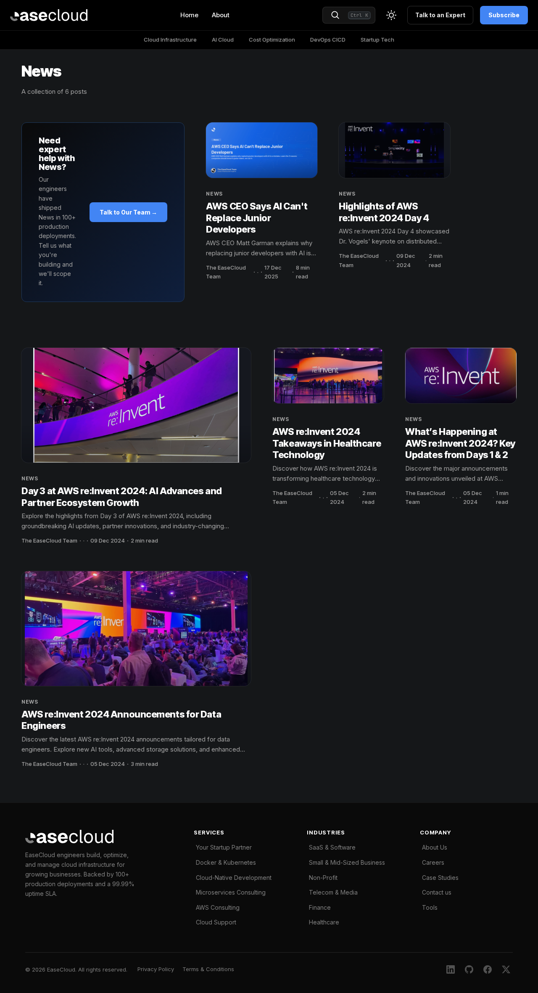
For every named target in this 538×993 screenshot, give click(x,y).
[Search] (335, 15)
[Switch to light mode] (391, 15)
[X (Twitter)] (506, 969)
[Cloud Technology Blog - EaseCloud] (48, 15)
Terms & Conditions (208, 969)
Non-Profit (323, 877)
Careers (433, 862)
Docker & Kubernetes (226, 862)
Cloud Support (216, 922)
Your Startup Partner (224, 847)
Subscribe (504, 15)
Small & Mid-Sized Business (347, 862)
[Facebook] (487, 969)
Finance (320, 907)
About (220, 15)
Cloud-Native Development (234, 877)
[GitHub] (469, 969)
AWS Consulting (218, 907)
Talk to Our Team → (128, 212)
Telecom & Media (333, 892)
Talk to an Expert (440, 15)
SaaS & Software (332, 847)
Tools (430, 907)
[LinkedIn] (450, 969)
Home (189, 15)
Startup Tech (377, 39)
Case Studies (440, 877)
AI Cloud (223, 39)
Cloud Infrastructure (170, 39)
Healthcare (324, 922)
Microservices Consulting (231, 892)
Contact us (436, 892)
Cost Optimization (272, 39)
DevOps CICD (327, 39)
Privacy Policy (155, 969)
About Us (434, 847)
